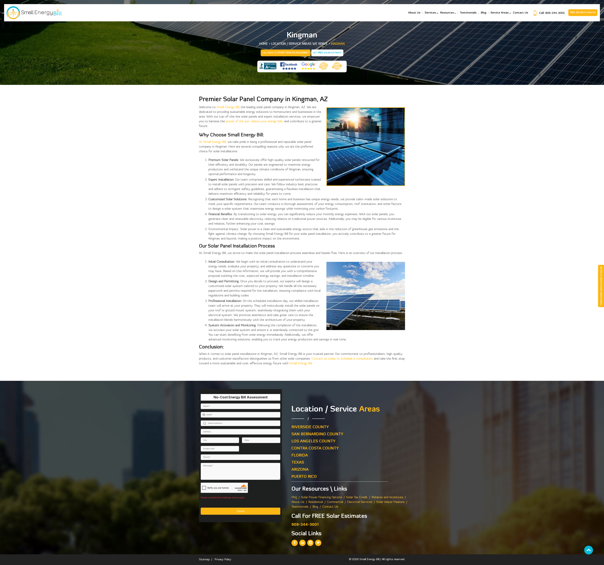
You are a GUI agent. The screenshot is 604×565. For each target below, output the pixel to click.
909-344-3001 (554, 13)
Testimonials (468, 12)
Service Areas (499, 12)
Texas (297, 463)
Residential (315, 502)
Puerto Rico (304, 477)
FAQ (294, 497)
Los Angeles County (313, 441)
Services (430, 12)
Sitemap (204, 559)
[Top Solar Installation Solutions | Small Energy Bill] (34, 12)
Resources (447, 12)
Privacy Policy (223, 559)
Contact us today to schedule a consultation (342, 358)
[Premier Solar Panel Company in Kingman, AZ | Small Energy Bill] (294, 543)
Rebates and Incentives (387, 497)
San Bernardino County (317, 434)
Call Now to (285, 53)
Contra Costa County (315, 448)
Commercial (335, 502)
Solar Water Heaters (390, 502)
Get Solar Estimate (327, 53)
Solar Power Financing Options (321, 497)
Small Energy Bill (228, 107)
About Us (414, 12)
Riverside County (310, 427)
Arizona (300, 470)
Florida (299, 456)
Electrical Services (359, 502)
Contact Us (520, 12)
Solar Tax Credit (357, 497)
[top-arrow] (588, 550)
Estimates (583, 12)
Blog (483, 12)
